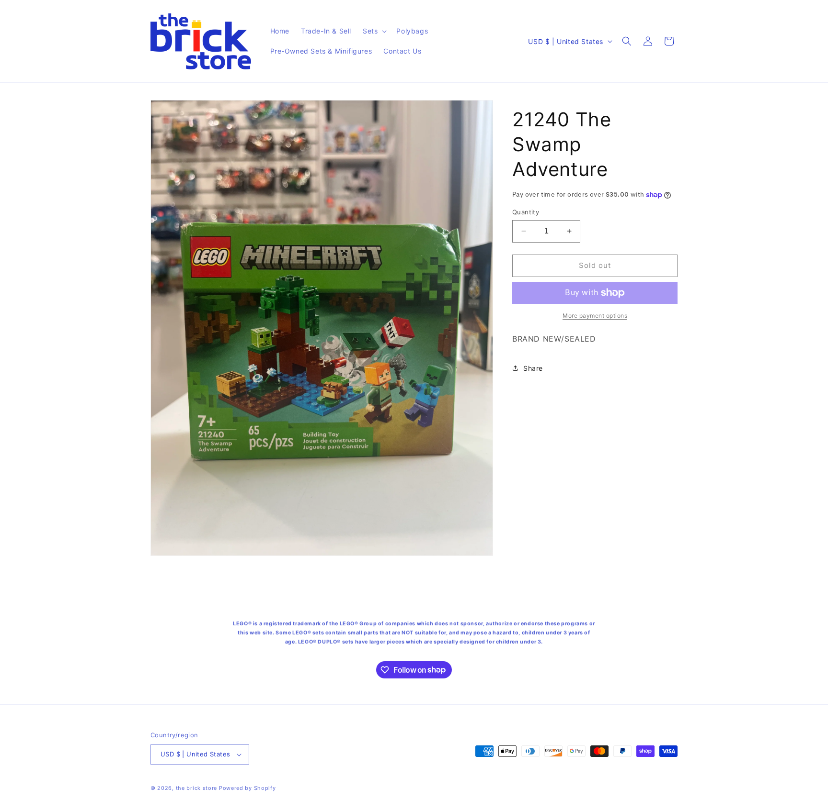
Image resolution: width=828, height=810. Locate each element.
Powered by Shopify (247, 788)
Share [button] (533, 368)
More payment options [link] (595, 315)
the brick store (197, 788)
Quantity (525, 212)
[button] (374, 31)
